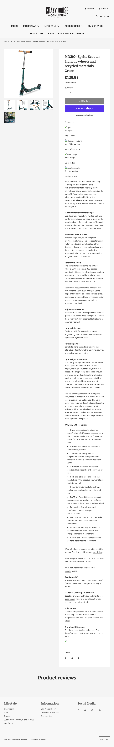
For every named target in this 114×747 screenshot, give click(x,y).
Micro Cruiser (85, 561)
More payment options (84, 115)
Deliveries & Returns (50, 712)
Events (7, 716)
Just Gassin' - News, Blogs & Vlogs (19, 719)
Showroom (9, 709)
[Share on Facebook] (66, 658)
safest (70, 633)
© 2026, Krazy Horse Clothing (15, 739)
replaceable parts (81, 611)
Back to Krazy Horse (71, 33)
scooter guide (86, 583)
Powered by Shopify (38, 739)
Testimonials (46, 716)
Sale (51, 33)
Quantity (69, 88)
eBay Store (36, 33)
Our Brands (95, 26)
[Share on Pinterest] (79, 658)
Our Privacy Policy (48, 709)
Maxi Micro (97, 552)
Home (6, 41)
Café (6, 712)
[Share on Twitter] (72, 658)
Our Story (8, 723)
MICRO (15, 26)
